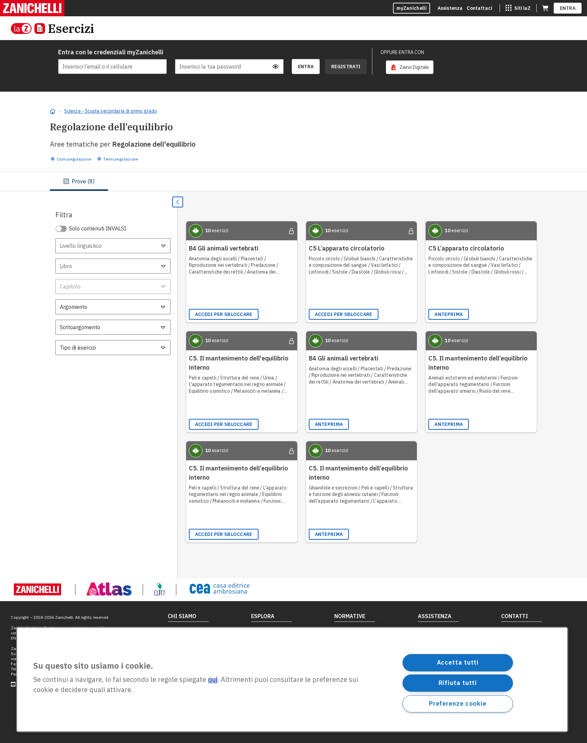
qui (212, 679)
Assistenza (450, 8)
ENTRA (568, 8)
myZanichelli (411, 8)
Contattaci (479, 8)
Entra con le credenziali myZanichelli (110, 52)
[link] (409, 67)
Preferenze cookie (457, 703)
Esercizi (71, 28)
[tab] (79, 181)
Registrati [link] (345, 66)
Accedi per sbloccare (223, 314)
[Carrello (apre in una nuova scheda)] (545, 8)
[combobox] (113, 245)
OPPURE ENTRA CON (402, 52)
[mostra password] (275, 66)
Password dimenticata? (260, 52)
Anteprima (448, 314)
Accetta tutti (458, 662)
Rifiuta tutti (458, 683)
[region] (292, 679)
